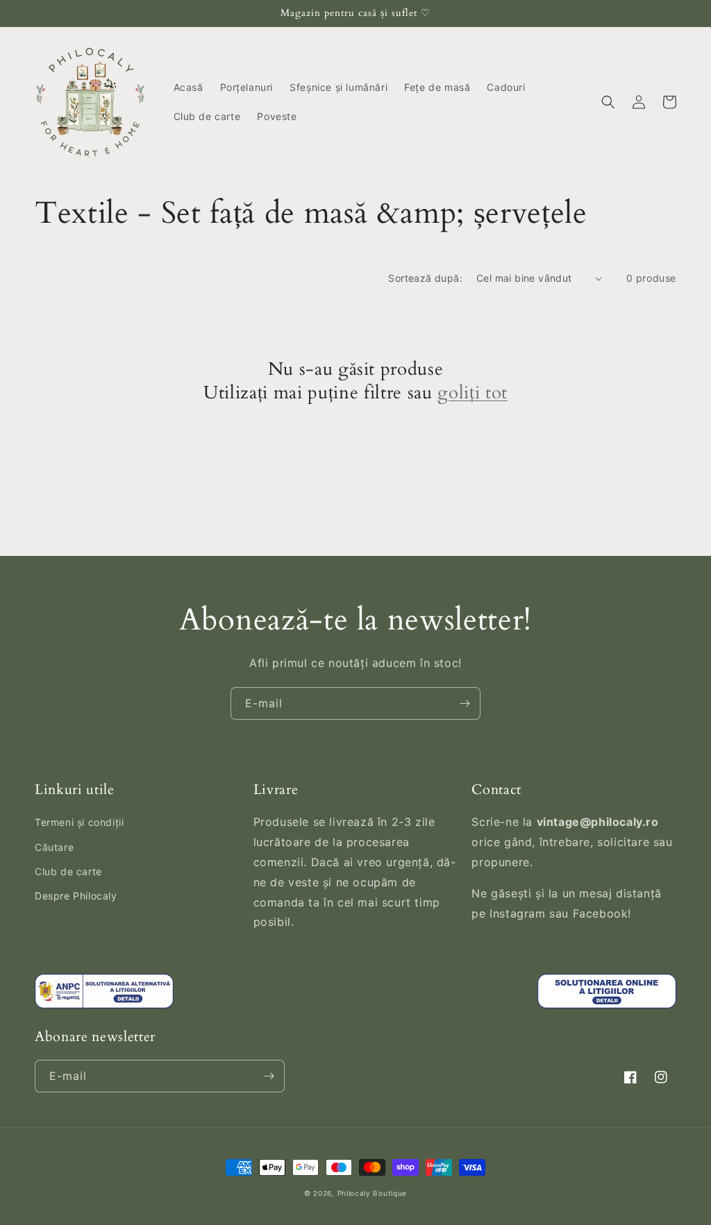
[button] (608, 102)
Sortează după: (425, 278)
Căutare (54, 847)
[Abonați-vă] (464, 703)
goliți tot (472, 393)
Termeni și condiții (79, 822)
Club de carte (68, 871)
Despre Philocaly (76, 896)
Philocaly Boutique (372, 1193)
